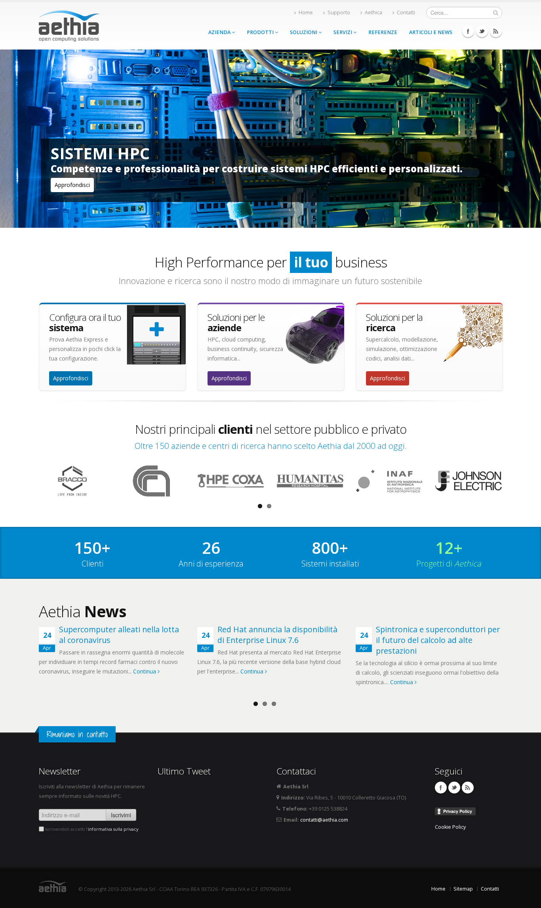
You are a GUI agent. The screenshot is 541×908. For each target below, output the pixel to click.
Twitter (482, 31)
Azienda (220, 32)
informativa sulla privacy (113, 829)
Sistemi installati (330, 564)
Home (306, 12)
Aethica (373, 12)
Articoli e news (430, 32)
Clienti (92, 564)
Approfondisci (72, 185)
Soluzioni (304, 32)
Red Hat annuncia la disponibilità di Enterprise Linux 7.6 (277, 634)
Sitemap (463, 888)
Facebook (468, 31)
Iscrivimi (121, 815)
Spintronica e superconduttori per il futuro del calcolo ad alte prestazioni (438, 640)
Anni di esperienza (211, 564)
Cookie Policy (450, 827)
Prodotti (261, 32)
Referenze (382, 32)
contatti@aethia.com (324, 819)
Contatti (406, 12)
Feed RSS (496, 31)
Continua (145, 671)
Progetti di (448, 563)
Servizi (343, 32)
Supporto (339, 12)
